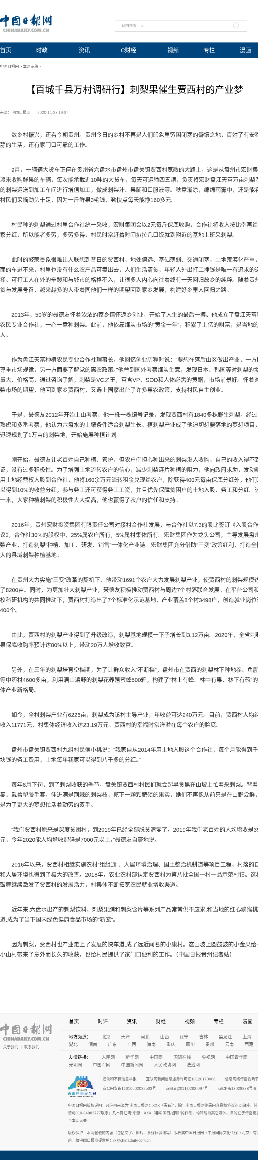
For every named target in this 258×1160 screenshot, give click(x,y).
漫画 (245, 50)
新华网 (132, 1057)
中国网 (156, 1057)
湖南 (92, 1044)
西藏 (248, 1044)
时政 (42, 50)
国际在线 (182, 1057)
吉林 (203, 1036)
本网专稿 (30, 66)
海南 (151, 1044)
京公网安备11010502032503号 (129, 1088)
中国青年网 (237, 1057)
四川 (190, 1044)
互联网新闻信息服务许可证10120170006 (181, 1079)
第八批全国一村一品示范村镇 (208, 875)
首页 (5, 50)
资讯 (84, 50)
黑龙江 (225, 1036)
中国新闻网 (132, 1064)
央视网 (208, 1057)
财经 (161, 1021)
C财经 (128, 50)
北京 (106, 1036)
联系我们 (31, 1047)
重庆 (170, 1044)
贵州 (209, 1044)
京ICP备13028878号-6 (236, 1088)
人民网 (108, 1057)
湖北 (73, 1044)
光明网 (75, 1064)
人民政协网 (165, 1064)
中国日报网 (9, 66)
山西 (164, 1036)
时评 (103, 1021)
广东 (112, 1044)
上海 (247, 1036)
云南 (229, 1044)
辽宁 (184, 1036)
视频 (173, 50)
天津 (125, 1036)
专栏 (209, 50)
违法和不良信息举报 (120, 1079)
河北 (145, 1036)
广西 (131, 1044)
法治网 (193, 1064)
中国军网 (101, 1064)
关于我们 (10, 1047)
